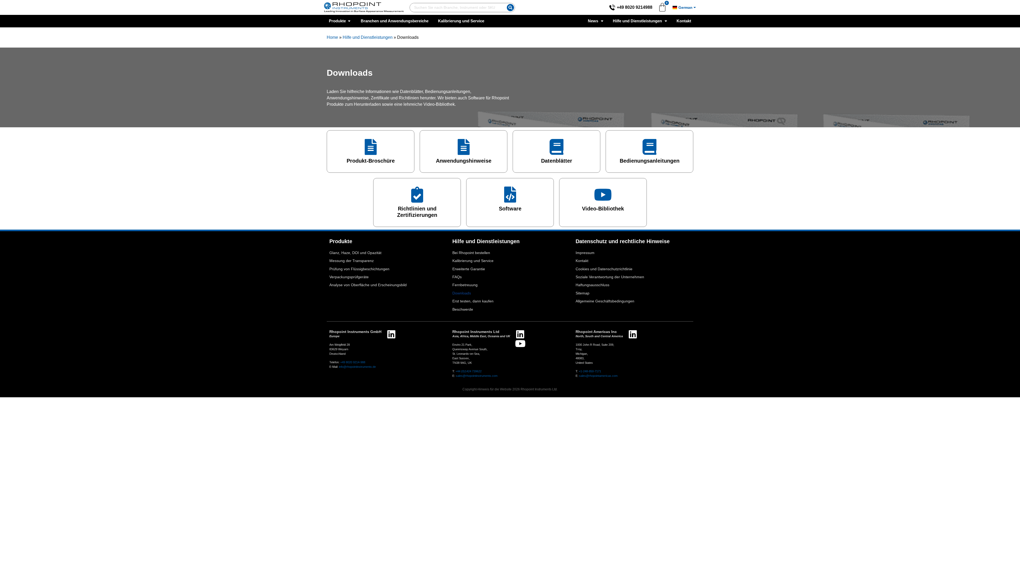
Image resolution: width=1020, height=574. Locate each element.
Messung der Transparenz (351, 261)
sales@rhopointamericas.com (598, 375)
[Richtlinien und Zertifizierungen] (417, 195)
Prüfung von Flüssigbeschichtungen (359, 269)
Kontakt (684, 21)
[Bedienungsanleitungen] (649, 147)
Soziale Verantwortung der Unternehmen (610, 277)
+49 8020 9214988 (634, 7)
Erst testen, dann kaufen (473, 301)
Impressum (585, 253)
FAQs (457, 277)
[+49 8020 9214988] (612, 7)
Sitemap (582, 293)
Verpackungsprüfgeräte (349, 277)
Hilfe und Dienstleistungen (637, 21)
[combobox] (457, 7)
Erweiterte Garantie (468, 269)
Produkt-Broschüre (371, 161)
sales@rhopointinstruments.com (477, 375)
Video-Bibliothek (603, 209)
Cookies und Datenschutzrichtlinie (604, 269)
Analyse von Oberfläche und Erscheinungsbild (368, 285)
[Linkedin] (391, 334)
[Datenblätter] (556, 147)
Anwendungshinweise (463, 161)
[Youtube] (520, 343)
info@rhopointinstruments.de (357, 366)
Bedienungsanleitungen (649, 161)
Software (510, 209)
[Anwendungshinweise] (463, 147)
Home (332, 37)
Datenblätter (556, 161)
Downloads (461, 293)
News (593, 21)
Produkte (340, 241)
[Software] (510, 195)
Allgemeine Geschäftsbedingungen (605, 301)
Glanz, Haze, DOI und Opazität (355, 253)
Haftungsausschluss (592, 285)
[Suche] (510, 7)
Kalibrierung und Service (473, 261)
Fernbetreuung (465, 285)
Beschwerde (462, 309)
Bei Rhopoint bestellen (471, 253)
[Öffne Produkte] (349, 21)
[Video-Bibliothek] (603, 195)
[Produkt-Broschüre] (371, 147)
